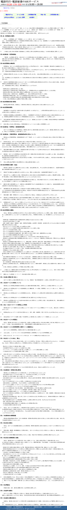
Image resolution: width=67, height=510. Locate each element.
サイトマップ (28, 507)
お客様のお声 (57, 507)
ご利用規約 (9, 507)
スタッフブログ (48, 507)
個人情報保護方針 (18, 507)
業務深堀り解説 (38, 507)
